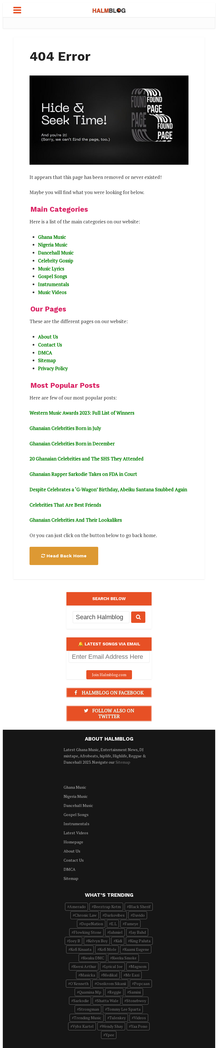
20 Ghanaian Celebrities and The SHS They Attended (87, 458)
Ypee (109, 1034)
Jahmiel (116, 932)
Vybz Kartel (83, 1026)
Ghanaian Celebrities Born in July (65, 428)
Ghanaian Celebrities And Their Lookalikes (76, 520)
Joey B (74, 940)
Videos (140, 1017)
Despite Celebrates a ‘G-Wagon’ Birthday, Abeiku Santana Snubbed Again (108, 489)
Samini (135, 992)
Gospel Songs (52, 276)
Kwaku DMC (93, 958)
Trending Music (87, 1017)
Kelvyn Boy (98, 940)
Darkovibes (114, 915)
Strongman (89, 1009)
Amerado (77, 906)
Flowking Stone (87, 932)
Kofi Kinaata (80, 949)
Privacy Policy (53, 368)
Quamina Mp (90, 992)
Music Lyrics (51, 268)
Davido (139, 915)
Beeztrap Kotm (107, 906)
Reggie (115, 992)
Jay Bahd (138, 932)
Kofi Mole (107, 949)
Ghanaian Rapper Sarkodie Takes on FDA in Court (83, 474)
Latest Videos (76, 832)
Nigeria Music (52, 244)
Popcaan (142, 983)
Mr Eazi (132, 975)
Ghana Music (52, 237)
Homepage (73, 842)
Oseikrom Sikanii (111, 983)
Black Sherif (139, 906)
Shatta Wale (107, 1000)
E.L (114, 923)
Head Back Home (67, 555)
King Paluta (140, 940)
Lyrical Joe (113, 966)
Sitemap (47, 360)
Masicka (87, 975)
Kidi (119, 940)
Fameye (131, 923)
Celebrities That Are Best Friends (65, 504)
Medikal (110, 975)
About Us (48, 336)
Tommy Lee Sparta (124, 1009)
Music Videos (52, 292)
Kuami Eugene (136, 949)
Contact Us (50, 344)
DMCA (45, 352)
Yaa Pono (139, 1026)
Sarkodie (81, 1000)
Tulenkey (117, 1017)
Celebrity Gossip (55, 260)
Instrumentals (53, 284)
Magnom (138, 966)
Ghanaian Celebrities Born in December (72, 443)
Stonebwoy (136, 1000)
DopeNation (92, 923)
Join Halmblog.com (109, 674)
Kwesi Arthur (84, 966)
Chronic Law (86, 915)
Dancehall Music (56, 252)
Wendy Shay (112, 1026)
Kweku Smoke (124, 958)
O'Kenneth (79, 983)
